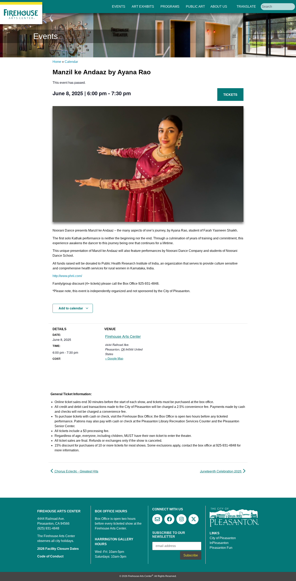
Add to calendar (71, 308)
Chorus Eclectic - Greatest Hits (76, 471)
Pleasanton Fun (221, 547)
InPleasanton (219, 543)
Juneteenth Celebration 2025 (221, 471)
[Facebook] (169, 519)
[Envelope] (157, 519)
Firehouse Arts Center (123, 336)
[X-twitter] (193, 519)
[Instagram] (181, 519)
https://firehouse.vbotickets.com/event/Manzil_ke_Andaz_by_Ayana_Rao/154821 (185, 96)
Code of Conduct (50, 556)
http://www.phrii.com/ (67, 276)
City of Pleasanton (223, 538)
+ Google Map (114, 358)
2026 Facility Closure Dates (58, 548)
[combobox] (278, 6)
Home (57, 61)
